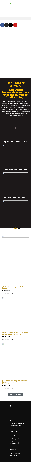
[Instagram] (6, 25)
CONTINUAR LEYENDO (7, 293)
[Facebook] (2, 25)
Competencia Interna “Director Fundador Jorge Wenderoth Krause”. (15, 382)
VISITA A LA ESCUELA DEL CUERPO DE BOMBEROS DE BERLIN (15, 334)
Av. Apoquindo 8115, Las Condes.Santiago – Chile (15, 441)
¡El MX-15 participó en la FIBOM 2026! (14, 288)
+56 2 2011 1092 (15, 436)
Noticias (15, 228)
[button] (15, 18)
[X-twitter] (11, 25)
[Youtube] (15, 25)
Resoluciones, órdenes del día (15, 455)
